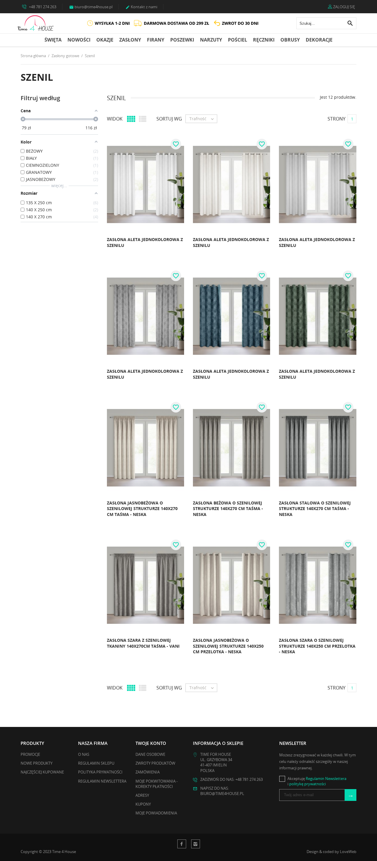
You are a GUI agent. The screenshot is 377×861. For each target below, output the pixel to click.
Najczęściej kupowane (42, 772)
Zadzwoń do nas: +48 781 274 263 (231, 779)
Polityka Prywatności (100, 772)
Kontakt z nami (141, 6)
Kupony (143, 804)
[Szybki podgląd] (92, 247)
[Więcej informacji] (105, 247)
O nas (83, 754)
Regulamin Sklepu (96, 763)
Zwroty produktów (155, 763)
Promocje (30, 754)
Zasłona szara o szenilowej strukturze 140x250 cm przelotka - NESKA (317, 645)
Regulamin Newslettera (102, 781)
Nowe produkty (36, 763)
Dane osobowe (150, 754)
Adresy (142, 795)
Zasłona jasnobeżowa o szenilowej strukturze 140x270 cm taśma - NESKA (142, 508)
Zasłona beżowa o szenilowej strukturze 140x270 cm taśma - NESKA (228, 508)
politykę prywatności (307, 783)
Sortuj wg (169, 119)
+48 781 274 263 (42, 6)
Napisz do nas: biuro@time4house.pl (222, 791)
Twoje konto (150, 743)
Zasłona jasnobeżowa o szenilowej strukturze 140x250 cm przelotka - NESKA (228, 645)
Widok (115, 119)
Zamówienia (147, 772)
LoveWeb (348, 851)
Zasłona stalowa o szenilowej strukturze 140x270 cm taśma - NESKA (315, 508)
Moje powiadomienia (156, 813)
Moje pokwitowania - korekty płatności (156, 783)
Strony (336, 119)
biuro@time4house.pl (91, 6)
